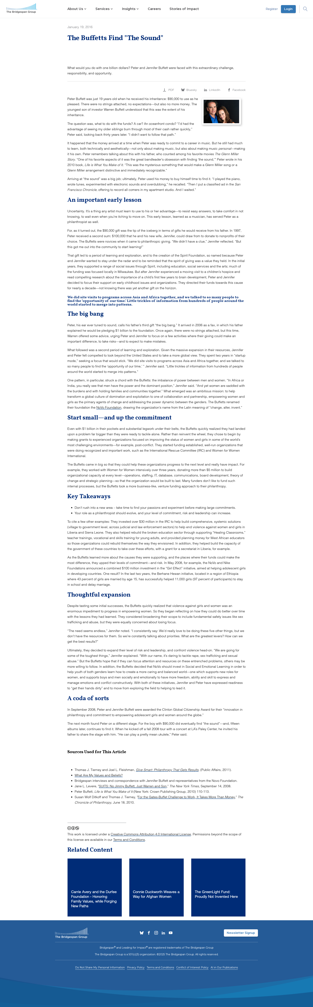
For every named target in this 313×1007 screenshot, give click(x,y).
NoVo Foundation (108, 407)
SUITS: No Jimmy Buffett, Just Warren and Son (133, 786)
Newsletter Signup (241, 933)
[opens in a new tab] (141, 933)
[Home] (21, 9)
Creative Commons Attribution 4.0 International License (151, 834)
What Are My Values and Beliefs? (99, 775)
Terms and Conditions (129, 840)
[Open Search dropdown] (304, 9)
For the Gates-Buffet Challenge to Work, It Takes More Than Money (186, 797)
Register (272, 9)
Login (288, 9)
